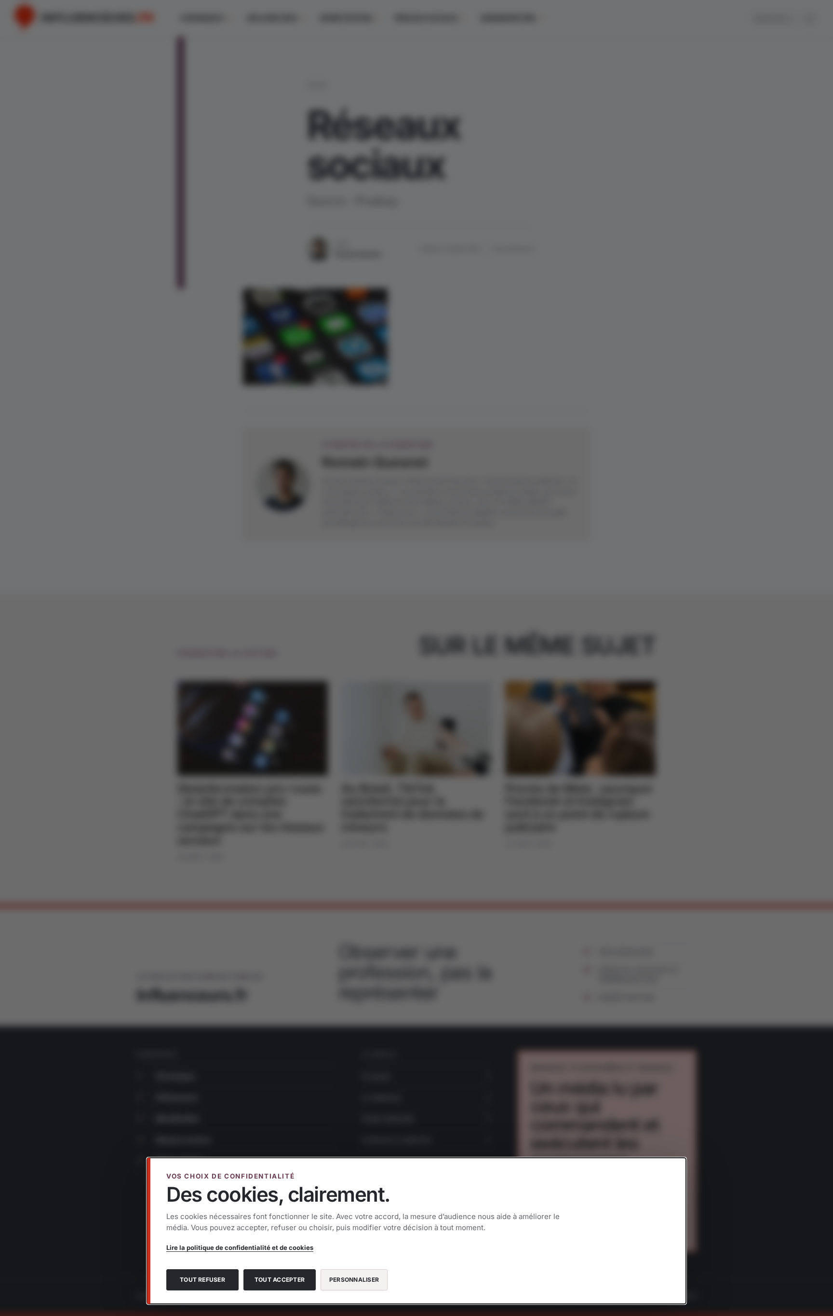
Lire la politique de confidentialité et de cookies (239, 1247)
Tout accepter (280, 1279)
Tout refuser (202, 1279)
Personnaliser (354, 1279)
